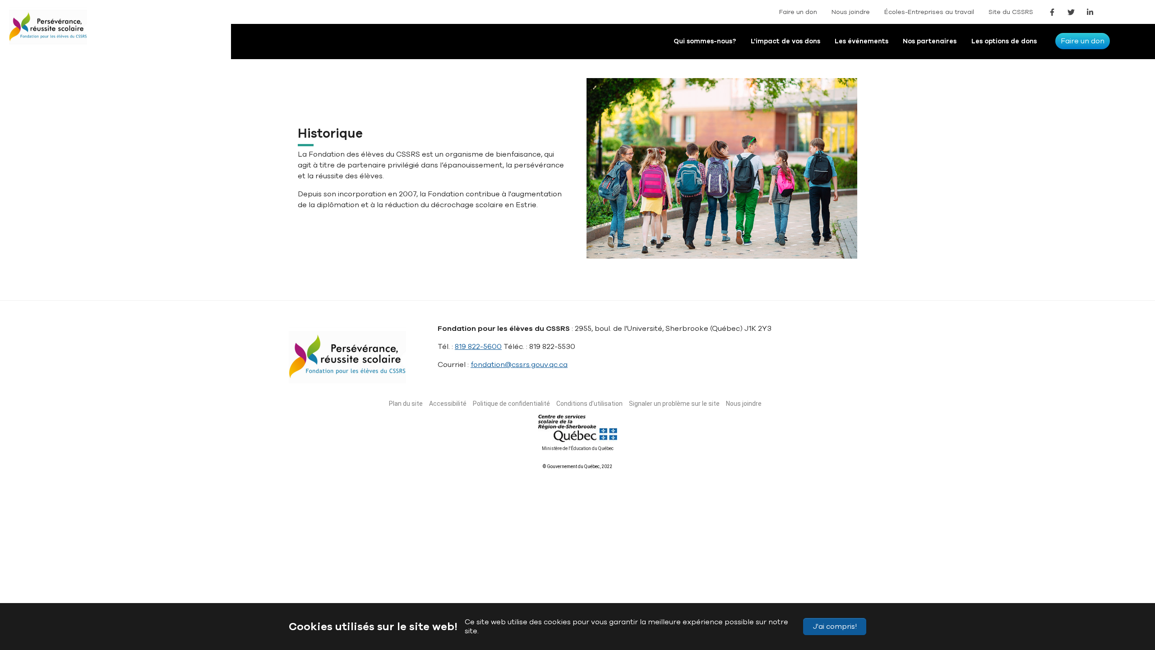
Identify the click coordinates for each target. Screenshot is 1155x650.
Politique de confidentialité (511, 403)
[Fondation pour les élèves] (56, 34)
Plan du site (406, 403)
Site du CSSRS (1011, 12)
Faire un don (798, 12)
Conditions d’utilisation (589, 403)
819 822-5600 (478, 347)
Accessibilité (448, 403)
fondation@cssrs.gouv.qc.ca (519, 365)
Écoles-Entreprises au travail (929, 12)
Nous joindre (851, 12)
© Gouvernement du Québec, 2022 (577, 466)
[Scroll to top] (1132, 600)
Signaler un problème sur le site (674, 403)
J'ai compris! (835, 626)
